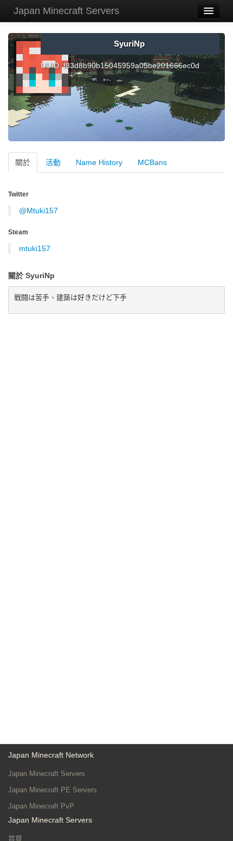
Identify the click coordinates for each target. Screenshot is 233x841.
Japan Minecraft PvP (41, 806)
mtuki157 (34, 248)
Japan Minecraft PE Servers (52, 790)
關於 (22, 162)
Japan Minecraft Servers (66, 10)
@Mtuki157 (38, 210)
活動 (53, 162)
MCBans (152, 162)
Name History (99, 162)
